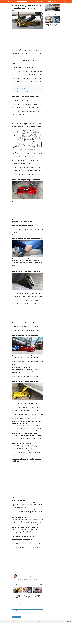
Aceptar (69, 621)
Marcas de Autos (50, 1)
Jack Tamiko (20, 575)
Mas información (55, 621)
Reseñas (35, 1)
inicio (13, 3)
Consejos (56, 1)
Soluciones (62, 1)
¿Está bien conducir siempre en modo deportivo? (19, 584)
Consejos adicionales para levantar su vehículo (23, 91)
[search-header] (26, 1)
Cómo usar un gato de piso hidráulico (21, 89)
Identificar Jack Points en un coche (21, 88)
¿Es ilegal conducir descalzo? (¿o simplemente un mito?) (36, 584)
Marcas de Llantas (42, 1)
